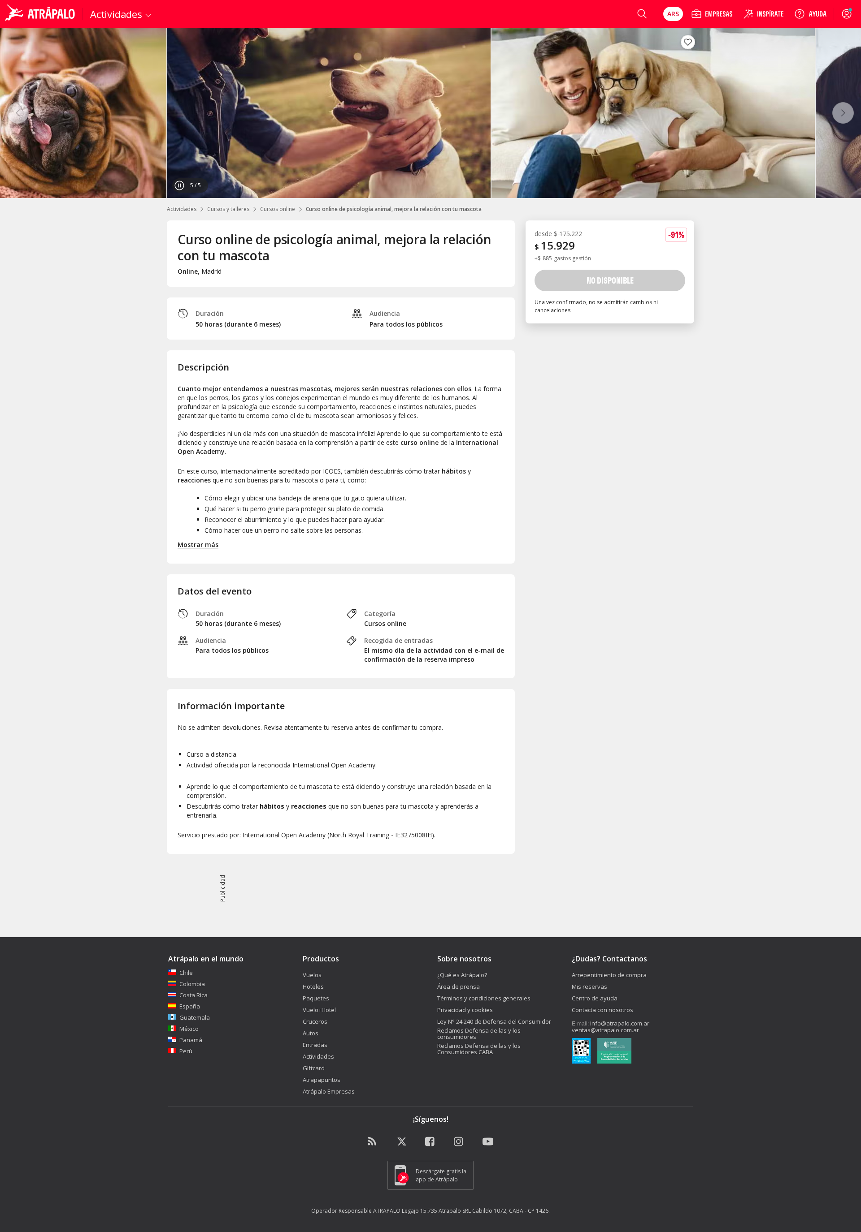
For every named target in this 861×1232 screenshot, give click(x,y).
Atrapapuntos (321, 1080)
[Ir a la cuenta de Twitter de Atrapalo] (401, 1142)
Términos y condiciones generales (484, 998)
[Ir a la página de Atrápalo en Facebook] (430, 1142)
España (189, 1006)
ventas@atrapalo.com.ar (605, 1030)
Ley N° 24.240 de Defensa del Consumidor (494, 1021)
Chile (186, 972)
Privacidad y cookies (465, 1010)
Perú (185, 1051)
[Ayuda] (810, 14)
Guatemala (194, 1017)
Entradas (315, 1045)
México (189, 1028)
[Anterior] (18, 113)
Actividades (181, 209)
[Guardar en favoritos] (688, 42)
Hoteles (313, 986)
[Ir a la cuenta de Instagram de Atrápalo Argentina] (459, 1142)
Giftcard (314, 1068)
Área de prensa (458, 986)
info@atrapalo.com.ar (619, 1023)
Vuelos (312, 975)
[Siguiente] (843, 113)
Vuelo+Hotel (319, 1010)
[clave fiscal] (581, 1052)
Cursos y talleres (228, 209)
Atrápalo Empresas (329, 1091)
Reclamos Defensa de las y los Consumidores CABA (479, 1048)
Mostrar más (198, 544)
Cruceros (315, 1021)
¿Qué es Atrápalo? (462, 975)
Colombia (192, 984)
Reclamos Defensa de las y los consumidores (479, 1033)
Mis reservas (589, 986)
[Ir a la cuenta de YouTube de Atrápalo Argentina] (488, 1142)
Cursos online (277, 209)
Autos (310, 1033)
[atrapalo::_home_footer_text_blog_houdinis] (373, 1142)
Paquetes (316, 998)
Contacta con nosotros (602, 1010)
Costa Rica (193, 995)
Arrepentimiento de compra (609, 975)
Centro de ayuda (594, 998)
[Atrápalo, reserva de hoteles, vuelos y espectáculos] (41, 14)
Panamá (190, 1040)
